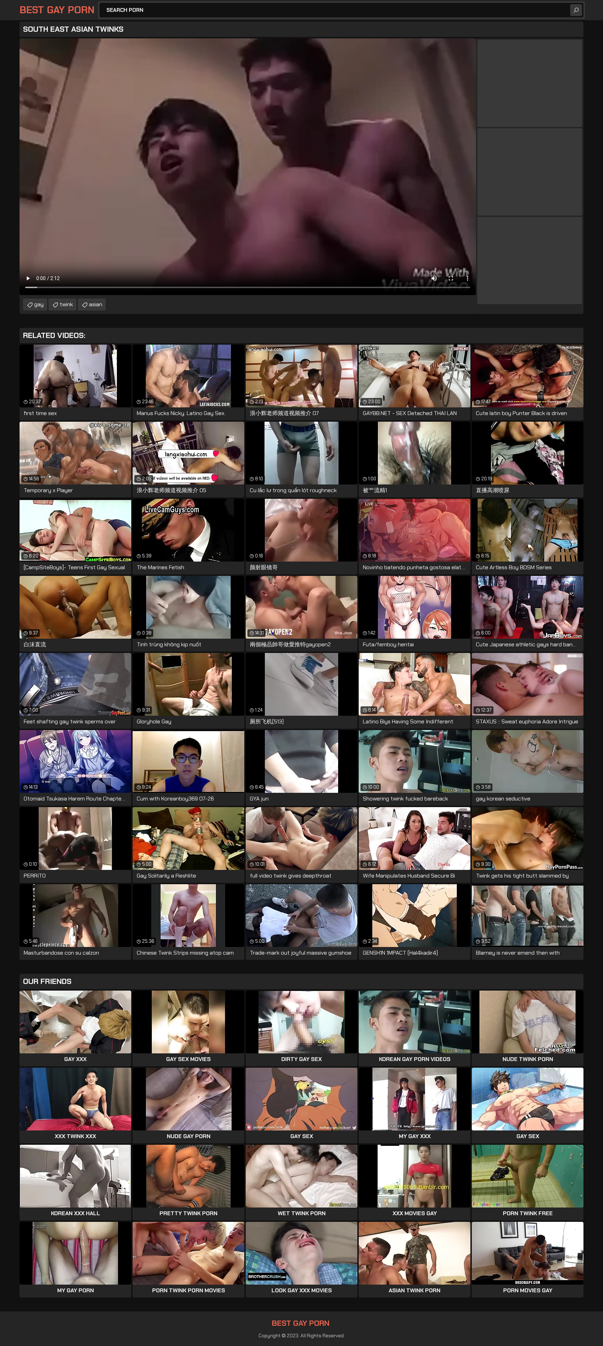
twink (66, 304)
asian (95, 304)
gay (39, 304)
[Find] (576, 10)
